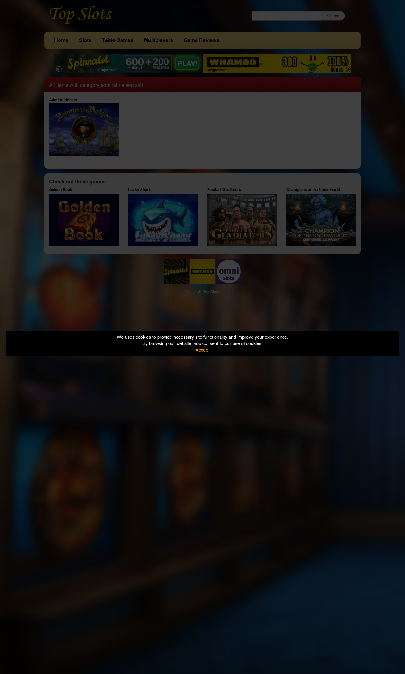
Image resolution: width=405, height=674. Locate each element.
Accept (202, 349)
